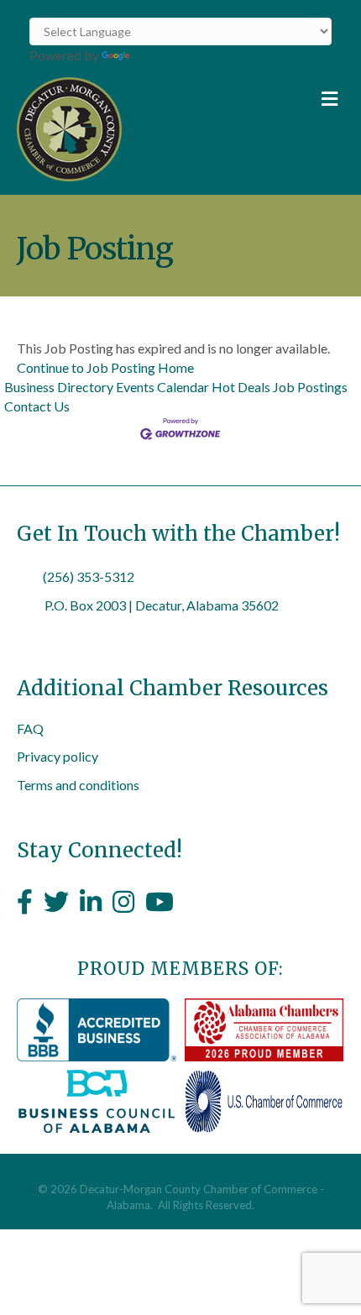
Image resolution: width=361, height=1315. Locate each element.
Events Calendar (162, 387)
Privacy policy (57, 756)
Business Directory (58, 387)
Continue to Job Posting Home (105, 367)
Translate (160, 55)
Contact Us (37, 406)
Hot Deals (241, 387)
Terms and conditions (78, 785)
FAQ (30, 728)
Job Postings (310, 387)
